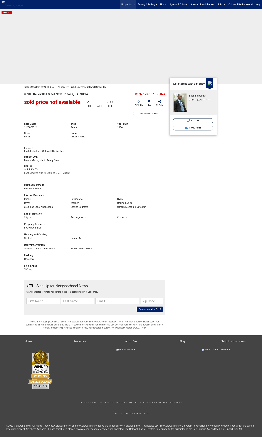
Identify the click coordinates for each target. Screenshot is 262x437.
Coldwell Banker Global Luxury (244, 4)
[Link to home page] (14, 4)
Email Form (195, 128)
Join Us (221, 4)
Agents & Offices (178, 4)
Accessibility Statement (137, 402)
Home (163, 4)
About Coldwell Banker (202, 4)
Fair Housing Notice (169, 402)
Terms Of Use (88, 402)
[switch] (138, 103)
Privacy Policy (109, 402)
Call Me (195, 121)
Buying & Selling (148, 6)
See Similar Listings (149, 113)
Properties (128, 6)
